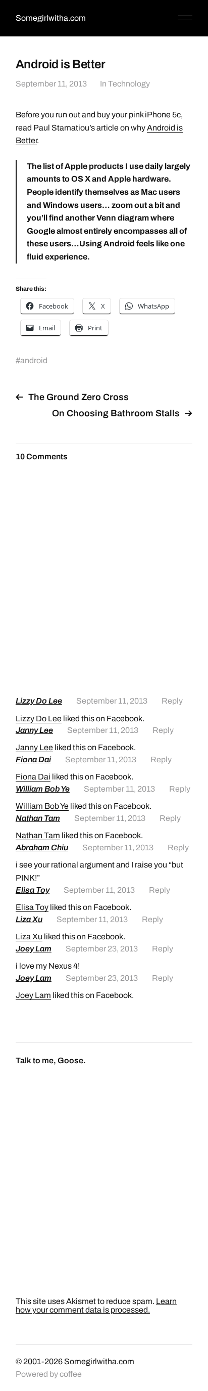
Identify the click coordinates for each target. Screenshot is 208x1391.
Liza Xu (29, 919)
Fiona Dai (33, 759)
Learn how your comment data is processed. (96, 1305)
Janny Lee (34, 730)
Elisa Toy (32, 890)
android (33, 360)
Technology (129, 83)
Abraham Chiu (42, 847)
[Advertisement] (104, 582)
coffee (71, 1374)
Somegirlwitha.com (51, 18)
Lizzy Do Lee (39, 701)
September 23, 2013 (102, 948)
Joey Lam (33, 948)
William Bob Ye (43, 789)
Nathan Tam (38, 818)
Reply (172, 701)
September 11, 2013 (51, 83)
